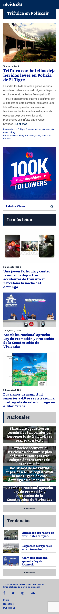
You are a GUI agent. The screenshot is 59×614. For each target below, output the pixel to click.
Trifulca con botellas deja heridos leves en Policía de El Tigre (29, 75)
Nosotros (8, 604)
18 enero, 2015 (11, 66)
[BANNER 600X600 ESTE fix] (29, 173)
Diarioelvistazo (10, 129)
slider (37, 135)
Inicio (6, 600)
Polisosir (30, 135)
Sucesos (46, 129)
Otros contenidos (33, 129)
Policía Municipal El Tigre (14, 135)
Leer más (21, 124)
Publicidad (9, 608)
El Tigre (21, 129)
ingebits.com (32, 587)
